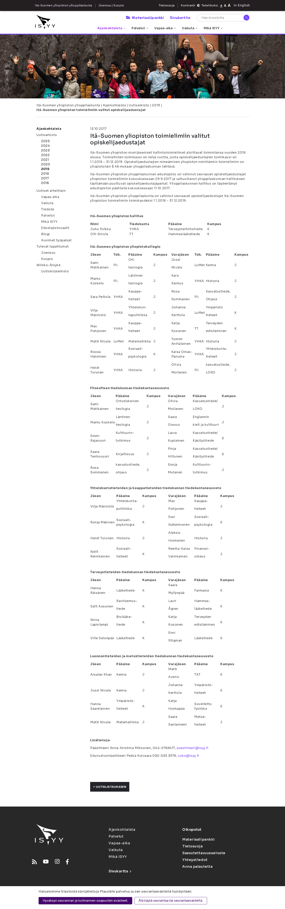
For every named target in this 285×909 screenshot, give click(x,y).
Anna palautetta (197, 866)
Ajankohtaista (109, 28)
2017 (45, 178)
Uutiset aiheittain (51, 191)
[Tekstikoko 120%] (229, 5)
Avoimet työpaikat (56, 240)
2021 (45, 160)
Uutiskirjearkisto (55, 271)
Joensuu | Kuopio (111, 5)
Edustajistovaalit (55, 228)
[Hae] (246, 18)
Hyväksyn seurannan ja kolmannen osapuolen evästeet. (85, 901)
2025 (45, 141)
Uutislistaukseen (111, 787)
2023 (45, 150)
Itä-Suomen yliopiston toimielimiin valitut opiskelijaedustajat (91, 110)
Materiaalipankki (148, 17)
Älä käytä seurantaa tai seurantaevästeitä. (171, 901)
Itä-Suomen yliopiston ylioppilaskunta (68, 105)
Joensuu (48, 253)
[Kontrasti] (198, 5)
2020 (45, 164)
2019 (156, 105)
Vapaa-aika (163, 28)
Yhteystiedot (195, 860)
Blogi (45, 234)
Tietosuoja (167, 5)
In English (242, 5)
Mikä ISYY (211, 28)
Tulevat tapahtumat (52, 246)
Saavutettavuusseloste (203, 853)
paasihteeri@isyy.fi (193, 748)
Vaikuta (188, 28)
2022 (45, 155)
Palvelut (138, 28)
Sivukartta (180, 17)
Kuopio (47, 259)
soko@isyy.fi (188, 756)
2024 (45, 146)
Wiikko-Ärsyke (48, 265)
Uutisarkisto (139, 105)
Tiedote (47, 209)
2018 (45, 174)
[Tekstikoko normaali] (221, 5)
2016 (45, 183)
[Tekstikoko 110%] (225, 5)
